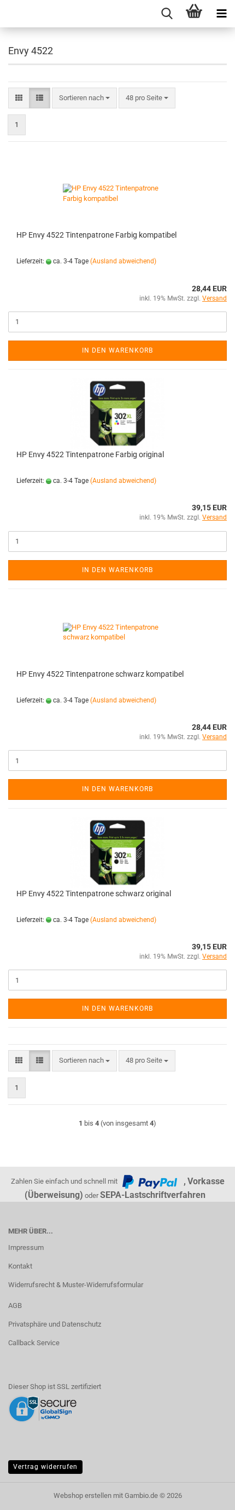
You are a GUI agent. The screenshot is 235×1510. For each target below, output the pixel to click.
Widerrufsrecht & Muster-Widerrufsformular (75, 1285)
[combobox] (84, 98)
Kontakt (20, 1266)
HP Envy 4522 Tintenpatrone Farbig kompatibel (96, 234)
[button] (19, 98)
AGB (15, 1305)
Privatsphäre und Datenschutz (54, 1324)
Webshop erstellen (82, 1495)
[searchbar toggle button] (166, 13)
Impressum (26, 1247)
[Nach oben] (205, 1493)
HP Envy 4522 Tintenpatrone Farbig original (90, 454)
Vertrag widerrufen (45, 1467)
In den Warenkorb (117, 350)
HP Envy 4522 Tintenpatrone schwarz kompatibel (100, 674)
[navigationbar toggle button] (221, 13)
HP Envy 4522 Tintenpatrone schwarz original (93, 893)
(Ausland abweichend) (123, 261)
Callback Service (34, 1343)
